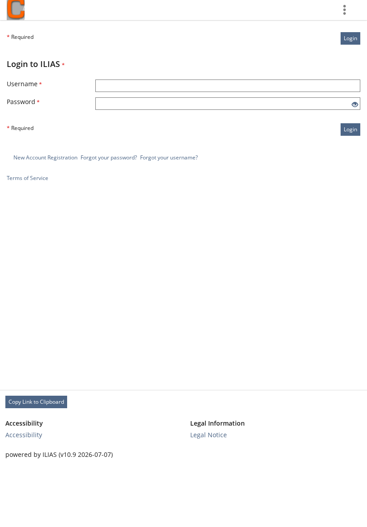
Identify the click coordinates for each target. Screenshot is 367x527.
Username (24, 83)
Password (23, 101)
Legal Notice (208, 435)
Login (350, 38)
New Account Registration (45, 157)
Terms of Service (27, 178)
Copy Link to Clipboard (36, 402)
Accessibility (23, 435)
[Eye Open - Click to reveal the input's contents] (355, 104)
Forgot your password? (109, 157)
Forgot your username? (169, 157)
